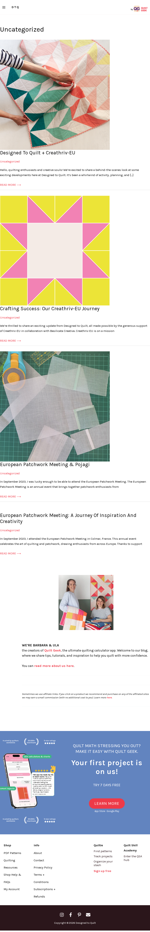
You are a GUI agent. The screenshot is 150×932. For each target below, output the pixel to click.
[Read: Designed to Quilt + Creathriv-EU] (55, 94)
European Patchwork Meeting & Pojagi (45, 464)
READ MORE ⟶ (10, 185)
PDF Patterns (12, 853)
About (38, 853)
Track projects (103, 856)
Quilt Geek (52, 650)
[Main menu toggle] (4, 7)
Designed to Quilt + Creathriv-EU (37, 153)
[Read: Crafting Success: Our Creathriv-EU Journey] (55, 250)
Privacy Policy (43, 867)
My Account (12, 889)
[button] (107, 803)
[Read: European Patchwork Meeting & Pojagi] (55, 406)
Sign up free (102, 871)
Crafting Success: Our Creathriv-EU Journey (50, 309)
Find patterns (103, 851)
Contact (39, 860)
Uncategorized (10, 161)
